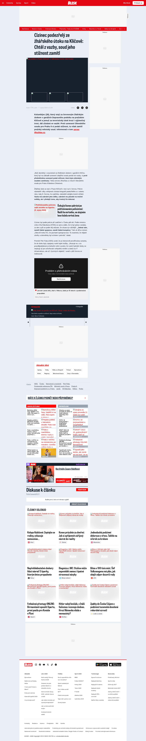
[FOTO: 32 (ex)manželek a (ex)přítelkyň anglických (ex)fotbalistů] (80, 423)
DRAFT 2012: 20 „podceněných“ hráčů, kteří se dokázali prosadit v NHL (65, 433)
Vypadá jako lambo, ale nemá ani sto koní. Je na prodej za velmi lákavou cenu (65, 452)
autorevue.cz (77, 456)
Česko (42, 384)
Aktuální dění (42, 365)
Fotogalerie (35, 307)
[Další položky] (124, 28)
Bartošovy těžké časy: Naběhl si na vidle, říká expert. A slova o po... (33, 412)
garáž (58, 389)
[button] (101, 665)
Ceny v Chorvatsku (73, 373)
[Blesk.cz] (72, 3)
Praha (81, 389)
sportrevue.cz (78, 426)
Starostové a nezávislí (53, 384)
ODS (36, 384)
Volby (47, 370)
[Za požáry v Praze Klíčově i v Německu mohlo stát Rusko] (49, 59)
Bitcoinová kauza (58, 373)
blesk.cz (76, 416)
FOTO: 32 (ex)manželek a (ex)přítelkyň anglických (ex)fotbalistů (63, 423)
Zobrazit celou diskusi (79, 504)
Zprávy (39, 370)
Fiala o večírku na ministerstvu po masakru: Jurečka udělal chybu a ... (32, 442)
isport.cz (76, 446)
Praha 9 (74, 386)
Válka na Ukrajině (57, 370)
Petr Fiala (66, 384)
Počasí (69, 370)
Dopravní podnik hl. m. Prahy (44, 389)
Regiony (46, 373)
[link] (36, 664)
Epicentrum (77, 370)
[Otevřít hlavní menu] (3, 3)
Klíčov (75, 389)
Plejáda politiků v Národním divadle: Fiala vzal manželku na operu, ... (33, 422)
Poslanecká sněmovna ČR (43, 386)
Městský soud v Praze (62, 386)
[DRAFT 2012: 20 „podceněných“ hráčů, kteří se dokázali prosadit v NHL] (80, 433)
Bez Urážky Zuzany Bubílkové (68, 468)
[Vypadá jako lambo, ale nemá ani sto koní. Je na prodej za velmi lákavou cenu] (80, 452)
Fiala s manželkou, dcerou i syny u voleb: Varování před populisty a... (33, 432)
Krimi (39, 373)
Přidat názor (82, 490)
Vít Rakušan (66, 389)
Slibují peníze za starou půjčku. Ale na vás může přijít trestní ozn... (33, 452)
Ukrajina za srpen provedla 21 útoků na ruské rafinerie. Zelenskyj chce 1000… (65, 413)
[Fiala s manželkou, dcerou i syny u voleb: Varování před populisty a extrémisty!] (48, 433)
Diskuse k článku (40, 489)
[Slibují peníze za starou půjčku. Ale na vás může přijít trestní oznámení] (48, 452)
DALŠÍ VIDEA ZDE (80, 464)
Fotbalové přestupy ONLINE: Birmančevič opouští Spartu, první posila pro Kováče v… (65, 443)
